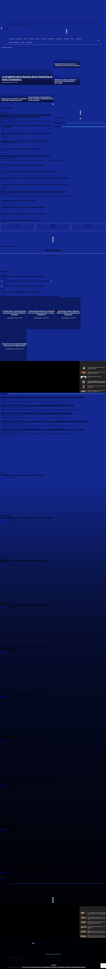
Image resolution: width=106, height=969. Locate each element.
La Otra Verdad (3, 158)
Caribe (14, 341)
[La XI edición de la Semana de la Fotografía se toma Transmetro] (26, 67)
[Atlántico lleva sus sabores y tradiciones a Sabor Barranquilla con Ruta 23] (13, 93)
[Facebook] (9, 958)
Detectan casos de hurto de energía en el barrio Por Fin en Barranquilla (25, 870)
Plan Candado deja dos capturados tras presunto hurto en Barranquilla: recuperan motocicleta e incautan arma (25, 826)
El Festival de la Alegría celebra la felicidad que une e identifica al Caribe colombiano (32, 192)
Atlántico (3, 96)
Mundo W (34, 967)
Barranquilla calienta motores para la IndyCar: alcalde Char (18, 200)
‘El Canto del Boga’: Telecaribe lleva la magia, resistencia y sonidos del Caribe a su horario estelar (29, 171)
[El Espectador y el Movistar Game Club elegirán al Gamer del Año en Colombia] (13, 313)
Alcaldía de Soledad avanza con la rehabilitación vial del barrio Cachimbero (26, 518)
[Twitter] (18, 958)
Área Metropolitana (59, 61)
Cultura (4, 73)
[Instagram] (13, 958)
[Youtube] (22, 958)
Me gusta (17, 224)
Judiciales (3, 823)
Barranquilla (58, 77)
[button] (98, 41)
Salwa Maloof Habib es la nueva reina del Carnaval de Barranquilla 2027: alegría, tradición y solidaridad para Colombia (34, 178)
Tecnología (14, 308)
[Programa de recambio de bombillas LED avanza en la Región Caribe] (13, 345)
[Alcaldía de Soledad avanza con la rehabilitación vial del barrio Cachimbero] (66, 58)
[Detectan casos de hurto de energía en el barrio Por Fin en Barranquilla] (27, 849)
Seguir (53, 224)
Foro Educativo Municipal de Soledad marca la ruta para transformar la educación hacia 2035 (25, 782)
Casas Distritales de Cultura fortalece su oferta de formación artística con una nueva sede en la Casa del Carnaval (34, 184)
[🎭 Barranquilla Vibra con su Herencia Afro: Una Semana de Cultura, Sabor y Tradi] (40, 313)
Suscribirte (89, 224)
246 (4, 878)
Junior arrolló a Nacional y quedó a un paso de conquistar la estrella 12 (21, 220)
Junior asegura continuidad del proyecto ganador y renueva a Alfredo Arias (23, 207)
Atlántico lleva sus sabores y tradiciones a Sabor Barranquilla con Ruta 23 (22, 165)
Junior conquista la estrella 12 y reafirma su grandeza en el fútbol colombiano (23, 213)
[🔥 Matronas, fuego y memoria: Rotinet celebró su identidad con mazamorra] (67, 313)
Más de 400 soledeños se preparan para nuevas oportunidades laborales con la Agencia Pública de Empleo (27, 737)
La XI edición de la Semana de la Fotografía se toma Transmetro (25, 156)
